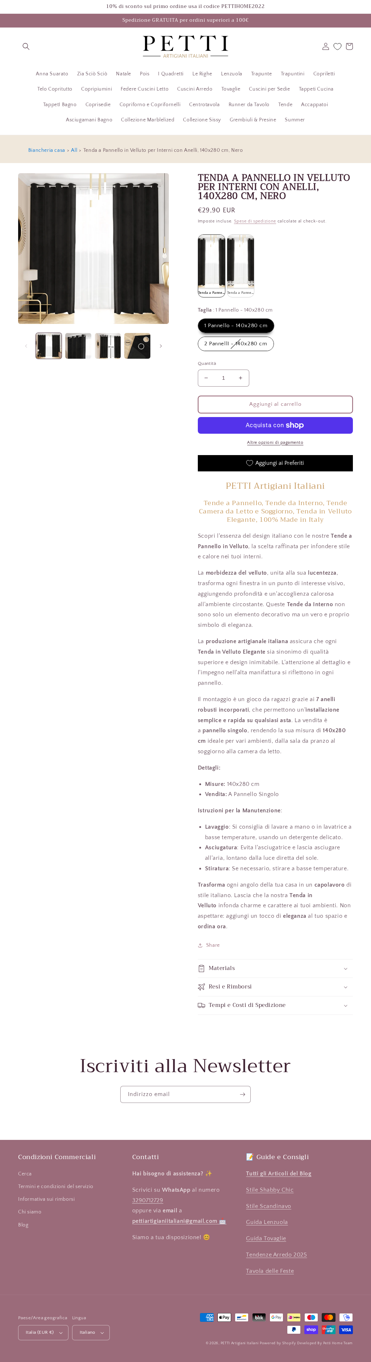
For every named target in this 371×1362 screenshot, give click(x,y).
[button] (26, 46)
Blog (23, 1225)
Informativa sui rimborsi (46, 1199)
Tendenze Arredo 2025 (276, 1254)
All (74, 150)
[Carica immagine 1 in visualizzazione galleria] (49, 346)
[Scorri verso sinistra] (26, 346)
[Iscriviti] (242, 1094)
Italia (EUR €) (40, 1332)
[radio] (211, 265)
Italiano (87, 1332)
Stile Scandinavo (268, 1206)
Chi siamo (29, 1212)
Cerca (25, 1174)
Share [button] (213, 945)
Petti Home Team (338, 1343)
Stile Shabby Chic (269, 1190)
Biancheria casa (46, 150)
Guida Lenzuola (267, 1222)
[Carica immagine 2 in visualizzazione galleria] (78, 346)
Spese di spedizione (255, 221)
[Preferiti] (337, 46)
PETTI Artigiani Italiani (240, 1343)
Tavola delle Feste (270, 1271)
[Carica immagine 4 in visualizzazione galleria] (137, 346)
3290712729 (147, 1200)
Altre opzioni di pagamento (275, 442)
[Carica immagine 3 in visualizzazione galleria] (108, 346)
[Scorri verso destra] (161, 346)
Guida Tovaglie (266, 1238)
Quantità (207, 363)
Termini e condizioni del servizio (55, 1187)
